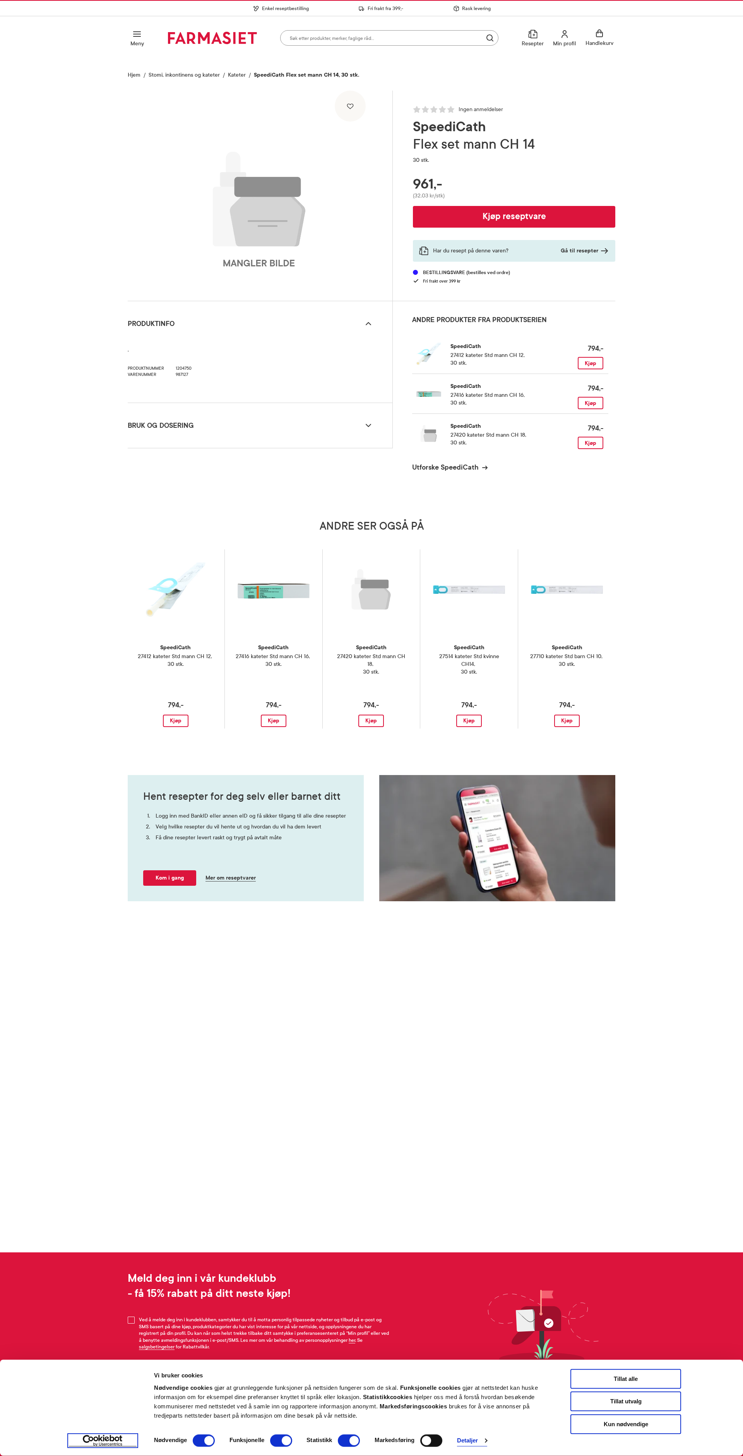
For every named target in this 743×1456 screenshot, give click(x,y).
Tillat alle (626, 1378)
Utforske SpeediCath (445, 467)
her (352, 1340)
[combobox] (389, 38)
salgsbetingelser (157, 1347)
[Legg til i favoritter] (350, 106)
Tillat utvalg (626, 1401)
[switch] (281, 1440)
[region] (259, 193)
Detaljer (467, 1440)
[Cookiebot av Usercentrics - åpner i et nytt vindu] (103, 1441)
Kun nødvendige (626, 1424)
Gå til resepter (579, 250)
